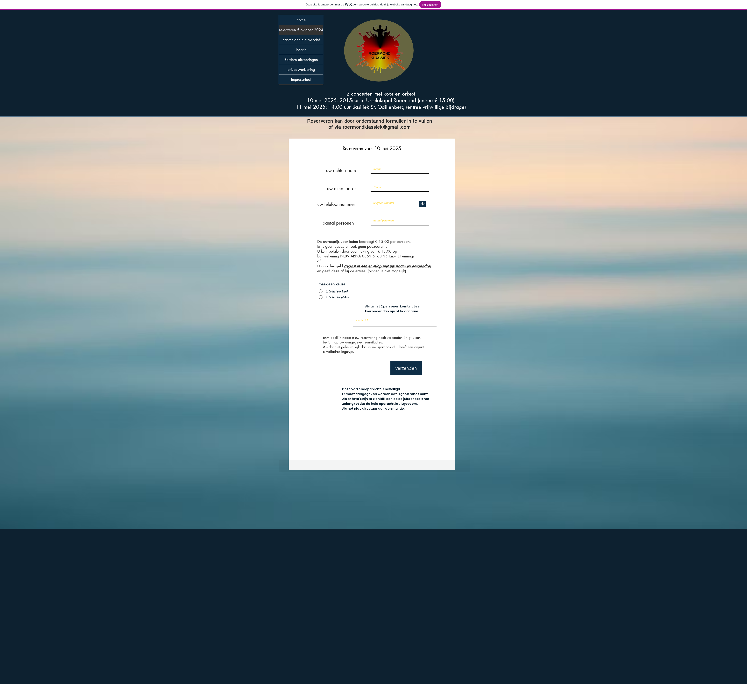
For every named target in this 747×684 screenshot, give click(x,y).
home (301, 20)
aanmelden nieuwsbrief (301, 39)
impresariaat (301, 79)
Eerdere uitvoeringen (301, 59)
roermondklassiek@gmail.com (377, 127)
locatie (301, 49)
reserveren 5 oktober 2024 (301, 29)
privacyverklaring (301, 69)
